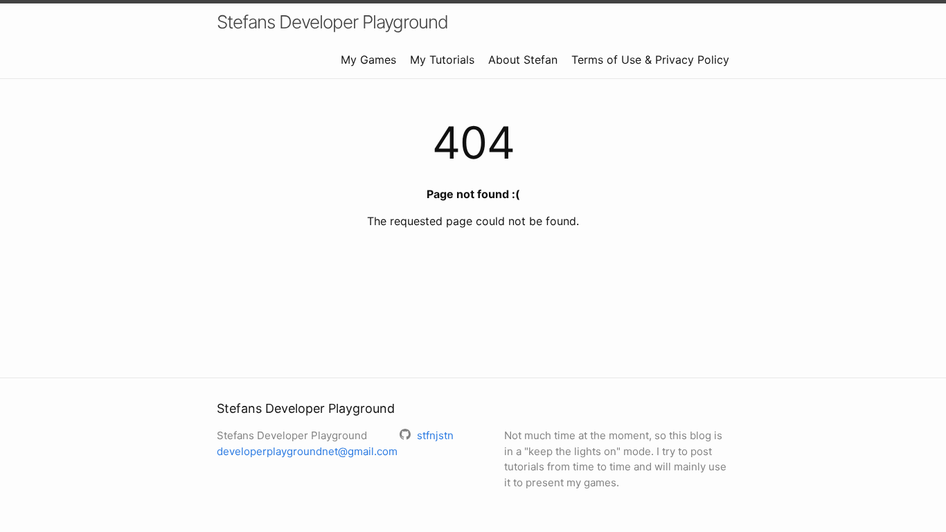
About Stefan (522, 59)
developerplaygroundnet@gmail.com (307, 451)
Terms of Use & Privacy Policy (650, 59)
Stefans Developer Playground (332, 22)
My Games (368, 59)
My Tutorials (442, 59)
